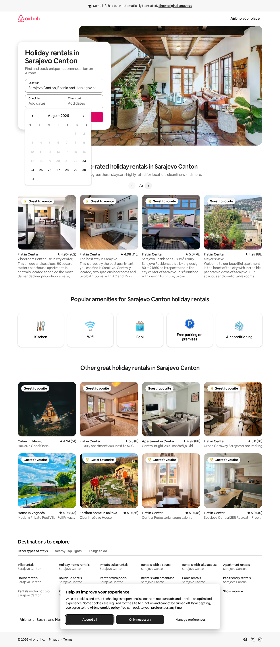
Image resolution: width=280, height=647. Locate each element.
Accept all (89, 620)
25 (41, 170)
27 (58, 170)
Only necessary (140, 620)
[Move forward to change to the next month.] (83, 116)
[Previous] (131, 185)
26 (49, 170)
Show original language (175, 6)
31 (32, 179)
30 (84, 170)
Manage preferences (191, 620)
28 (67, 170)
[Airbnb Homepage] (29, 18)
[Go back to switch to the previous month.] (32, 116)
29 (75, 170)
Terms (67, 639)
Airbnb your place (245, 18)
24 (32, 170)
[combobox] (64, 87)
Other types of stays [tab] (33, 551)
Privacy (54, 639)
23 (84, 161)
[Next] (148, 185)
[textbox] (45, 103)
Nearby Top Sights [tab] (68, 551)
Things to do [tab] (98, 551)
